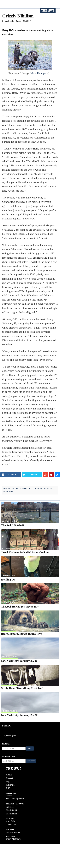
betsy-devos (19, 488)
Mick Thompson (39, 73)
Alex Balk (10, 821)
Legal (8, 781)
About (9, 774)
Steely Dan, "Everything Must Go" (22, 687)
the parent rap (8, 575)
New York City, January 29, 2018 (20, 714)
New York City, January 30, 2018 (20, 660)
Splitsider (10, 807)
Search (30, 748)
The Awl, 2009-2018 (12, 525)
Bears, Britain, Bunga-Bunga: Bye (21, 633)
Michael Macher (13, 832)
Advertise (10, 785)
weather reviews (9, 657)
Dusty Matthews (13, 839)
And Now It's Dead (9, 521)
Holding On (8, 579)
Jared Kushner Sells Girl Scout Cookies (25, 552)
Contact (9, 778)
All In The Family (9, 548)
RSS (8, 788)
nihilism (8, 491)
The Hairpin (11, 813)
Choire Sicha (11, 824)
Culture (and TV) (9, 684)
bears (6, 488)
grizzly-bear (35, 488)
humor (48, 488)
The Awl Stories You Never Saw (20, 606)
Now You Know (8, 602)
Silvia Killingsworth (15, 798)
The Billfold (11, 810)
